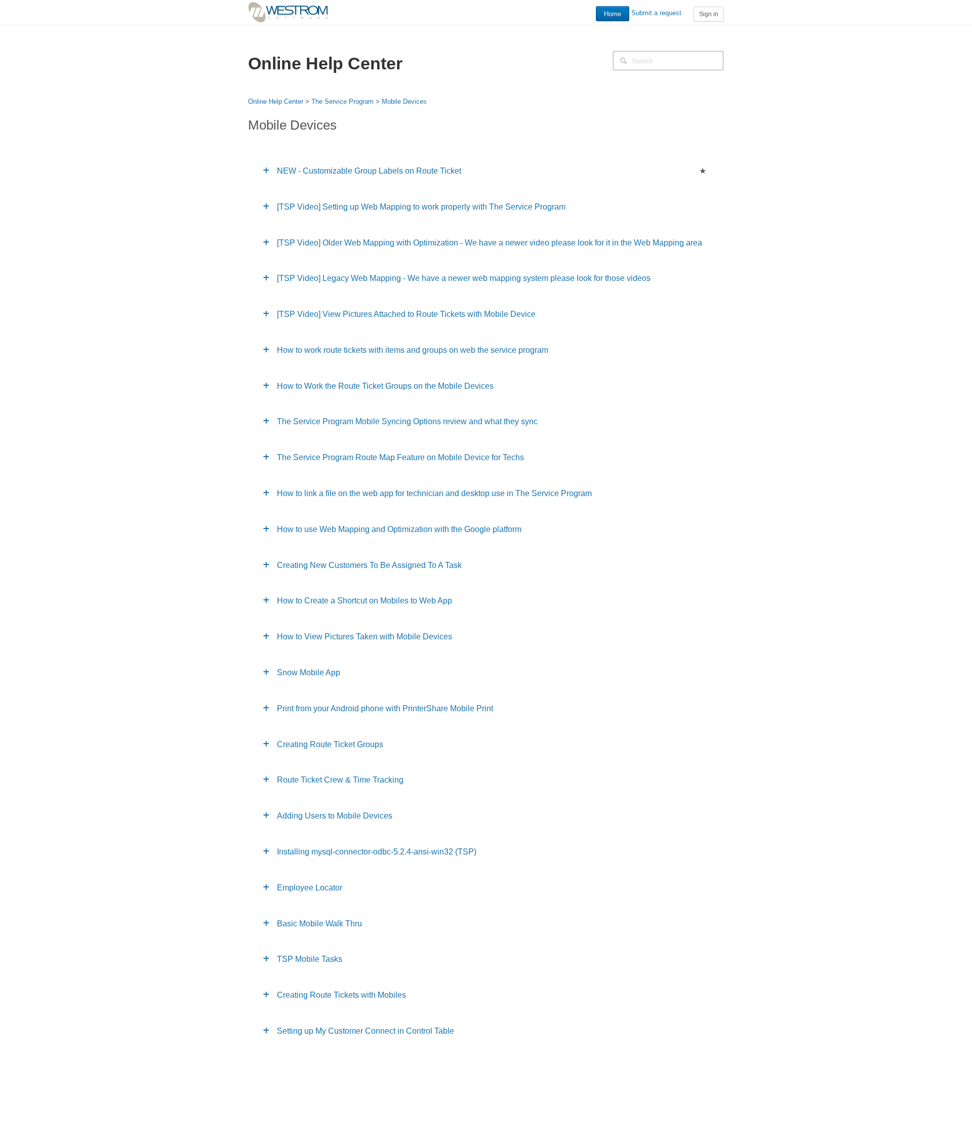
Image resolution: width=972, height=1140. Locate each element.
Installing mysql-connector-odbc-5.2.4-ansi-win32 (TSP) (376, 851)
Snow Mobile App (308, 672)
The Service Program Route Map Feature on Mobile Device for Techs (400, 457)
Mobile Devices (404, 101)
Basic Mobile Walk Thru (319, 923)
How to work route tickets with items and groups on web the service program (412, 350)
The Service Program (342, 101)
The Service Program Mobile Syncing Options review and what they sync (407, 421)
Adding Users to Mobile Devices (334, 815)
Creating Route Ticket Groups (330, 744)
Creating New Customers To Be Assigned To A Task (369, 565)
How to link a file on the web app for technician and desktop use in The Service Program (434, 493)
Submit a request (656, 13)
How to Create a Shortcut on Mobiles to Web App (364, 600)
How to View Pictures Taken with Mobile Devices (364, 636)
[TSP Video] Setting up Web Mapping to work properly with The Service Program (421, 206)
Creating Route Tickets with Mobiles (341, 995)
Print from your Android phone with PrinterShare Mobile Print (385, 708)
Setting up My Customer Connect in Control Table (365, 1031)
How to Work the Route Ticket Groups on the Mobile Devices (385, 386)
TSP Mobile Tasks (309, 959)
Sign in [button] (708, 14)
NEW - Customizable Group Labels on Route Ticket (369, 171)
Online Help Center (275, 101)
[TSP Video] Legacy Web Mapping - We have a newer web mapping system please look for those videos (464, 278)
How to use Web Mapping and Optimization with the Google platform (399, 529)
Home (612, 14)
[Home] (288, 11)
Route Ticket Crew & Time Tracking (340, 780)
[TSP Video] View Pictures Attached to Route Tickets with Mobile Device (406, 314)
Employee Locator (309, 887)
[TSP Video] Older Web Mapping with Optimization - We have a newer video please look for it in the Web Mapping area (489, 242)
